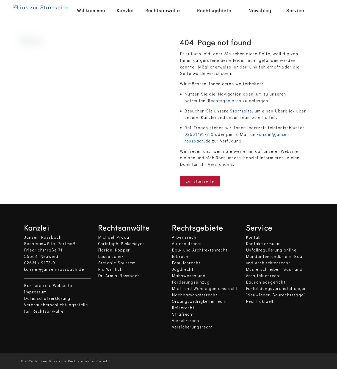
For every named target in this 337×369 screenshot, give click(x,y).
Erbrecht (181, 256)
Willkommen (91, 10)
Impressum (35, 292)
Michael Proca (113, 237)
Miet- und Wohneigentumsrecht (205, 288)
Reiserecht (183, 307)
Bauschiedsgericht (266, 282)
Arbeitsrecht (185, 237)
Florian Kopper (114, 250)
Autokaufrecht (187, 243)
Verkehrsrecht (186, 320)
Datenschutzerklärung (47, 298)
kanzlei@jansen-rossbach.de (54, 269)
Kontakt (254, 237)
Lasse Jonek (111, 256)
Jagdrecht (182, 269)
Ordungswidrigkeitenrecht (199, 301)
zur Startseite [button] (200, 181)
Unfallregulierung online (271, 250)
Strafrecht (183, 314)
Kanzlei (125, 10)
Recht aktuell (259, 301)
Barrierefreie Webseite (48, 285)
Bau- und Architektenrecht (200, 250)
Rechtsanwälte (162, 10)
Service (295, 10)
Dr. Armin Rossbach (119, 275)
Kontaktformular (263, 243)
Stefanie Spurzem (117, 262)
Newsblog (260, 10)
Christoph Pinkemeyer (121, 243)
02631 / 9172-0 (39, 262)
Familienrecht (186, 262)
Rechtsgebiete (214, 10)
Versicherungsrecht (192, 327)
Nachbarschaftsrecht (194, 295)
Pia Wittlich (110, 269)
